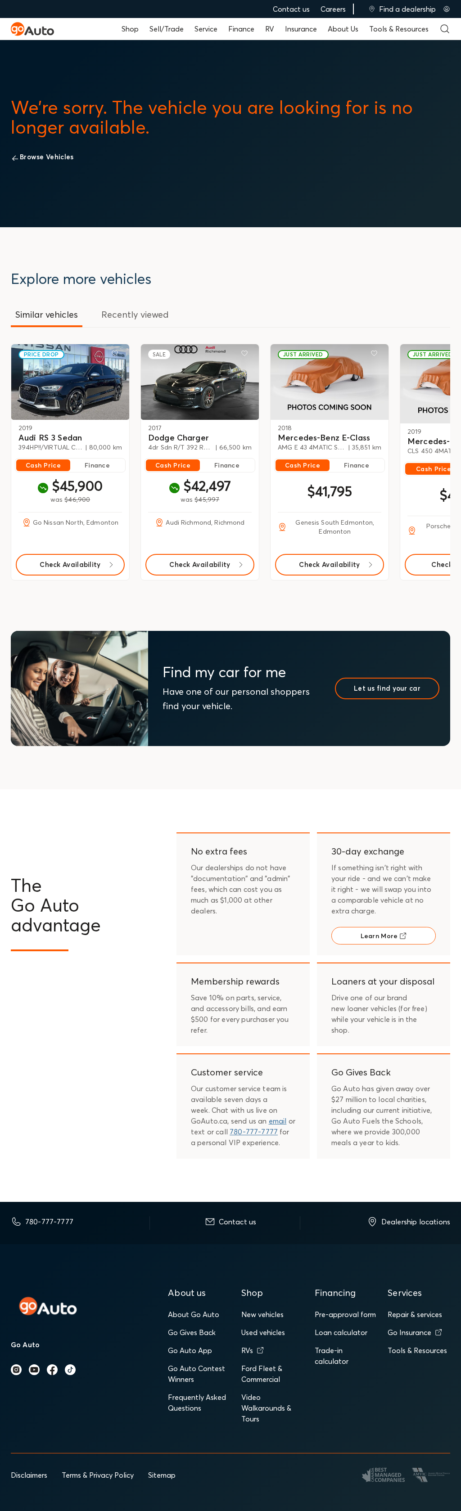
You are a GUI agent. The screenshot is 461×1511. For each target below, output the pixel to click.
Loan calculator (341, 1332)
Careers (333, 8)
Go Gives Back (192, 1332)
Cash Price (43, 465)
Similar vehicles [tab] (46, 314)
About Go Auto (193, 1314)
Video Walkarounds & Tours (266, 1408)
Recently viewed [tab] (135, 314)
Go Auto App (190, 1350)
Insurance (301, 28)
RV (269, 28)
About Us (343, 28)
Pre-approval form (345, 1314)
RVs (247, 1350)
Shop (130, 28)
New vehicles (262, 1314)
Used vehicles (263, 1332)
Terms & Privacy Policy (98, 1475)
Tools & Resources (399, 28)
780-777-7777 (254, 1131)
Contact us (291, 8)
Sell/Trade (166, 28)
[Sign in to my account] (446, 9)
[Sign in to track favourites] (116, 355)
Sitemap (162, 1475)
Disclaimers (29, 1475)
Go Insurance (409, 1332)
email (278, 1120)
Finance (241, 28)
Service (205, 28)
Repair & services (415, 1314)
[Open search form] (444, 28)
